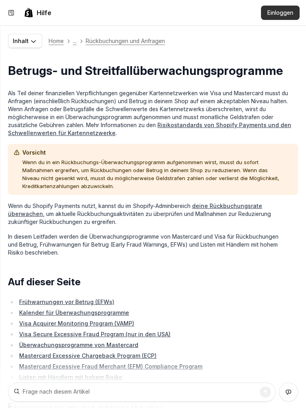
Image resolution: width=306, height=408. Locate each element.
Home (56, 40)
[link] (37, 13)
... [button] (74, 40)
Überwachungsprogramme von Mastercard (78, 344)
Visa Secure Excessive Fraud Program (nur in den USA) (95, 334)
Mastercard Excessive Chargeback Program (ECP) (88, 355)
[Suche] (265, 392)
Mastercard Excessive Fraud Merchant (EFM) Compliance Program (110, 366)
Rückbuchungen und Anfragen (125, 40)
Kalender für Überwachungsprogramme (74, 312)
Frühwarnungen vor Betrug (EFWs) (66, 301)
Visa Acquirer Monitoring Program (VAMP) (76, 323)
